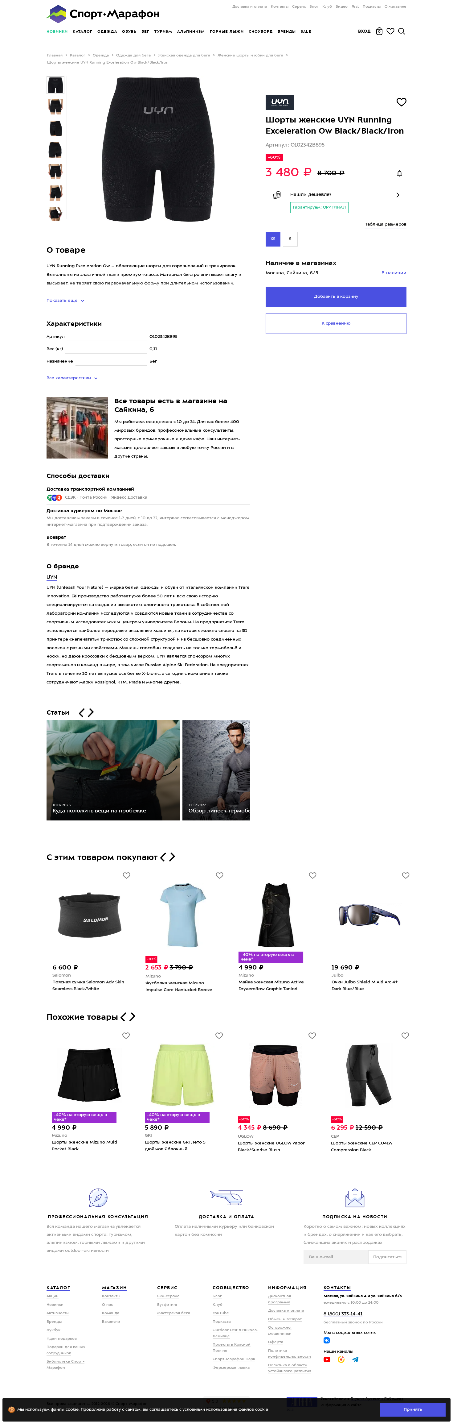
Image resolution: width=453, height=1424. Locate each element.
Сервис (299, 7)
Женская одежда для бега (184, 55)
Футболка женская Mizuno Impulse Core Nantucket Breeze (178, 986)
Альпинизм (191, 31)
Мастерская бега (173, 1313)
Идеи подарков (62, 1339)
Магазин (114, 1287)
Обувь (129, 31)
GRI (334, 1135)
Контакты (279, 7)
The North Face (254, 1135)
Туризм (163, 31)
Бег (145, 31)
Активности (58, 1313)
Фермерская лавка (231, 1368)
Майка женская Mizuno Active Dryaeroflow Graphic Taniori (270, 985)
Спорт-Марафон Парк (234, 1359)
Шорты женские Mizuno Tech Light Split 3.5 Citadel (177, 1146)
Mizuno (152, 976)
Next (255, 772)
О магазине (395, 7)
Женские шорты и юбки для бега (250, 55)
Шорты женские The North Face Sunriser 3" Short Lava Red (273, 1145)
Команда (110, 1313)
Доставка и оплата (249, 7)
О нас (107, 1305)
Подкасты (372, 7)
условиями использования (209, 1410)
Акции (53, 1296)
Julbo (337, 975)
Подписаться (387, 1257)
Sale (306, 31)
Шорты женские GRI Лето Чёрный (359, 1145)
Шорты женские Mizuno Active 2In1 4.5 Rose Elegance (85, 1145)
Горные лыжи (227, 31)
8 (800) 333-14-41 (343, 1314)
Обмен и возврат (285, 1319)
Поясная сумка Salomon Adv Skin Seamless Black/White (88, 985)
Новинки (57, 31)
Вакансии (111, 1322)
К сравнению (336, 323)
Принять (413, 1409)
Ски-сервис (168, 1296)
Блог (313, 7)
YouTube (221, 1313)
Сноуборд (261, 31)
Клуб (327, 7)
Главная (55, 55)
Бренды (287, 31)
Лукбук (53, 1330)
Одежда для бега (133, 55)
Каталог (82, 31)
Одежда (107, 31)
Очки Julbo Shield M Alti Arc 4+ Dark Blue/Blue (364, 985)
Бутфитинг (167, 1305)
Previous (42, 772)
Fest (355, 7)
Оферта (275, 1342)
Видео (342, 7)
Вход (364, 31)
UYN (52, 577)
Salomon (61, 975)
